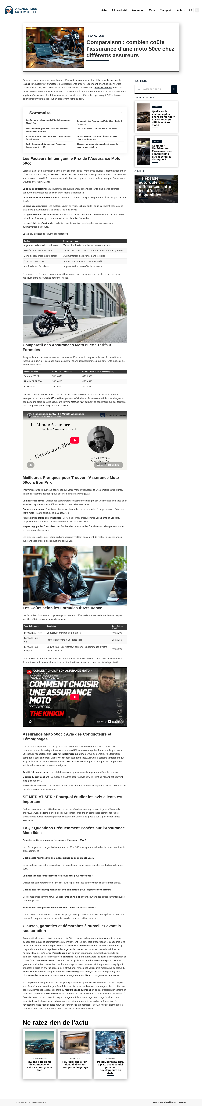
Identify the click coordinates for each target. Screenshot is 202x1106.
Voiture (156, 107)
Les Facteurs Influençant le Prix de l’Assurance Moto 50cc (48, 121)
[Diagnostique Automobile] (20, 10)
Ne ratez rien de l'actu (55, 1022)
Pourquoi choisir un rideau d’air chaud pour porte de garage (75, 1064)
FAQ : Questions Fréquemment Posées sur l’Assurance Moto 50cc (46, 145)
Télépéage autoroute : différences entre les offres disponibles (155, 186)
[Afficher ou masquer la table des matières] (87, 113)
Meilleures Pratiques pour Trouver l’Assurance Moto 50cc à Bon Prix (48, 130)
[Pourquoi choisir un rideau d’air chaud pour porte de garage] (75, 1042)
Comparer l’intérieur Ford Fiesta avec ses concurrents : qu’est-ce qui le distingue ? (162, 152)
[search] (190, 10)
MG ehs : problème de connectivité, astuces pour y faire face (39, 1065)
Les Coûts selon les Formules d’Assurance (97, 129)
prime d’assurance (35, 95)
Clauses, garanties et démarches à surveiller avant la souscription (97, 145)
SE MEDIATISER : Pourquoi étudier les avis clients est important (97, 137)
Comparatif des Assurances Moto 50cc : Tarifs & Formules (99, 122)
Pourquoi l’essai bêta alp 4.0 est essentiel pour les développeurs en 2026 (110, 1067)
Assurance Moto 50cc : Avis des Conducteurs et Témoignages (48, 137)
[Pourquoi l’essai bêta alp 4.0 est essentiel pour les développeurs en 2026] (110, 1042)
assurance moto (103, 87)
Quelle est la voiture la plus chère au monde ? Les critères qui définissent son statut (163, 118)
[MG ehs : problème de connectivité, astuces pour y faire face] (39, 1042)
